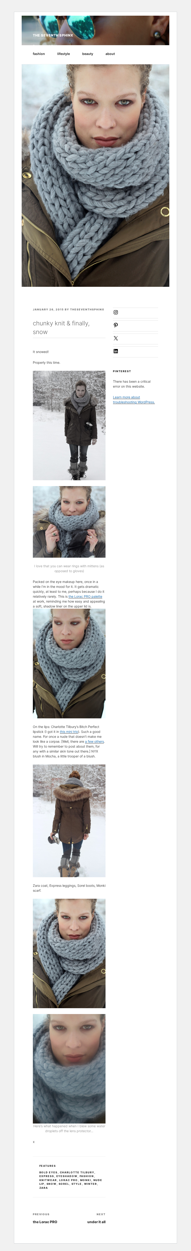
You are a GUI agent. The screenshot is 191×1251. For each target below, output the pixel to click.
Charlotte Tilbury (77, 1172)
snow (52, 1184)
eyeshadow (67, 1176)
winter (90, 1184)
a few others (94, 741)
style (77, 1184)
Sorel (64, 1184)
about (110, 54)
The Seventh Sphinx (53, 35)
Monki (85, 1180)
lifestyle (63, 54)
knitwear (48, 1180)
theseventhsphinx (87, 309)
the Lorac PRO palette (85, 596)
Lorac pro (68, 1180)
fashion (39, 54)
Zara (43, 1187)
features (47, 1165)
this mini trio (69, 732)
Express (46, 1176)
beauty (87, 54)
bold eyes (48, 1172)
